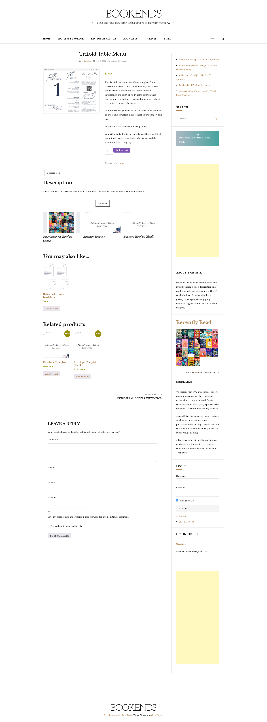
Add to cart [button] (51, 308)
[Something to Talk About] (197, 342)
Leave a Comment (118, 61)
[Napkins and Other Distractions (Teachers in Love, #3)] (185, 342)
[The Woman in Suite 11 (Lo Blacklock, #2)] (203, 333)
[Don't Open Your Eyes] (197, 333)
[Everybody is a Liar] (191, 350)
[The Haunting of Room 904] (203, 342)
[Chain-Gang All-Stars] (191, 361)
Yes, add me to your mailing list (66, 526)
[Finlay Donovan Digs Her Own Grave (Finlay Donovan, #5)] (209, 352)
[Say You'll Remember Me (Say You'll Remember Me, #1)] (209, 333)
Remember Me (186, 500)
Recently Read (194, 322)
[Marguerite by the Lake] (191, 333)
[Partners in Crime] (179, 342)
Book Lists (130, 38)
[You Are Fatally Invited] (197, 361)
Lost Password (186, 521)
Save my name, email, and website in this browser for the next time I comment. (88, 516)
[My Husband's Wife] (185, 333)
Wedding (120, 163)
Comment (54, 439)
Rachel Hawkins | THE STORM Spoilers (199, 59)
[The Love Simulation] (203, 352)
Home (46, 38)
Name (51, 467)
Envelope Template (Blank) (139, 236)
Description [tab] (53, 172)
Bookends (133, 14)
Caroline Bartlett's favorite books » (202, 372)
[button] (95, 73)
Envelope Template (94, 236)
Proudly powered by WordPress (118, 715)
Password (181, 487)
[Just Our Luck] (215, 333)
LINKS (167, 38)
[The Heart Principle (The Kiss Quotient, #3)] (215, 342)
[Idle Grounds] (197, 352)
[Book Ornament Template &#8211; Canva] (61, 222)
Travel (152, 38)
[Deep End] (185, 361)
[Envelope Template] (102, 222)
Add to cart (122, 150)
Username (181, 476)
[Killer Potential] (179, 361)
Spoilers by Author (71, 38)
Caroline (87, 61)
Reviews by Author (103, 38)
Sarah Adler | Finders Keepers (194, 85)
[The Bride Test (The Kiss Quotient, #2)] (209, 342)
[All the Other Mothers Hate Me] (215, 352)
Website (52, 497)
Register (183, 516)
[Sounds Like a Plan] (191, 343)
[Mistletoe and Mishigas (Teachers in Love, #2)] (185, 352)
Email (51, 482)
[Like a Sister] (179, 352)
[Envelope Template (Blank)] (142, 222)
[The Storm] (179, 333)
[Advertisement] (197, 210)
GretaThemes (157, 715)
